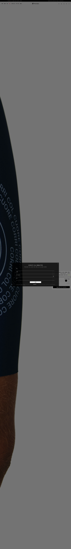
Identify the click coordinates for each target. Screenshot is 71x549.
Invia (35, 282)
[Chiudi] (58, 263)
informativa (34, 284)
